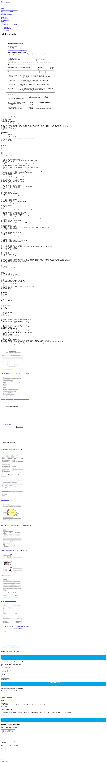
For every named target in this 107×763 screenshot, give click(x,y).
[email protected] (6, 122)
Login (2, 8)
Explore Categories (5, 2)
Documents (3, 697)
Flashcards (3, 14)
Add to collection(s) (6, 24)
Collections (9, 14)
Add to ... (3, 23)
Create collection (5, 679)
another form (14, 727)
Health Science (7, 28)
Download (3, 653)
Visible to (3, 674)
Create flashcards (14, 10)
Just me (4, 677)
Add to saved (14, 24)
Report (2, 703)
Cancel (2, 761)
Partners (6, 703)
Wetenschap (7, 27)
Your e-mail (3, 742)
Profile (2, 21)
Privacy (3, 706)
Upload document (5, 10)
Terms (6, 706)
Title (2, 665)
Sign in (2, 664)
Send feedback (4, 715)
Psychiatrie (6, 30)
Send (7, 761)
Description (6, 669)
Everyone (5, 676)
